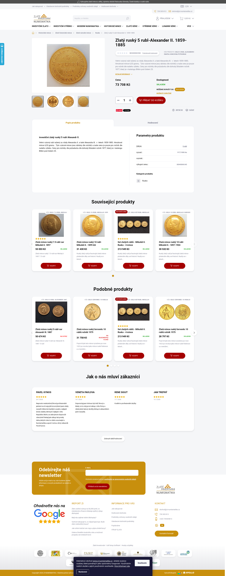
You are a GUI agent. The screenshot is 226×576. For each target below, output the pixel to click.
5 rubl (185, 146)
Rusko (144, 181)
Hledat (127, 18)
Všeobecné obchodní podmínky (57, 6)
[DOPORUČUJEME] (133, 225)
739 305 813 (164, 514)
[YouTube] (162, 525)
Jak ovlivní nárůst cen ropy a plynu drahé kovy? (89, 528)
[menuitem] (41, 26)
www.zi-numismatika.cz (103, 561)
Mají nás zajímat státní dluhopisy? (84, 518)
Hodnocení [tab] (153, 122)
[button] (113, 275)
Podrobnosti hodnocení (149, 53)
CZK (187, 6)
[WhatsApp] (156, 525)
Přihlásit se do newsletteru (97, 486)
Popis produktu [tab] (73, 122)
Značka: (175, 54)
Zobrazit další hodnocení (113, 439)
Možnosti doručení (164, 93)
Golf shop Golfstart (113, 545)
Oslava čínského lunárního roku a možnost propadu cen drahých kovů (87, 533)
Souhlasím (142, 563)
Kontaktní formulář (167, 533)
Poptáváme (115, 526)
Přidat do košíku (153, 100)
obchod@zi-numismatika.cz (169, 509)
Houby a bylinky (127, 545)
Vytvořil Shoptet (170, 573)
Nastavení (83, 572)
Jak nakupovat (37, 6)
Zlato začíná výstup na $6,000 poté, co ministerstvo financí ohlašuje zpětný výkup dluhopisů (87, 511)
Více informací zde (122, 566)
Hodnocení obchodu (108, 6)
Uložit (120, 110)
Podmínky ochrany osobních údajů (85, 6)
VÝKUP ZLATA (116, 530)
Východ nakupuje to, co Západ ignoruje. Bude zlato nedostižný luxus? (88, 523)
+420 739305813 (165, 519)
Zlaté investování (99, 545)
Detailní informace (122, 74)
